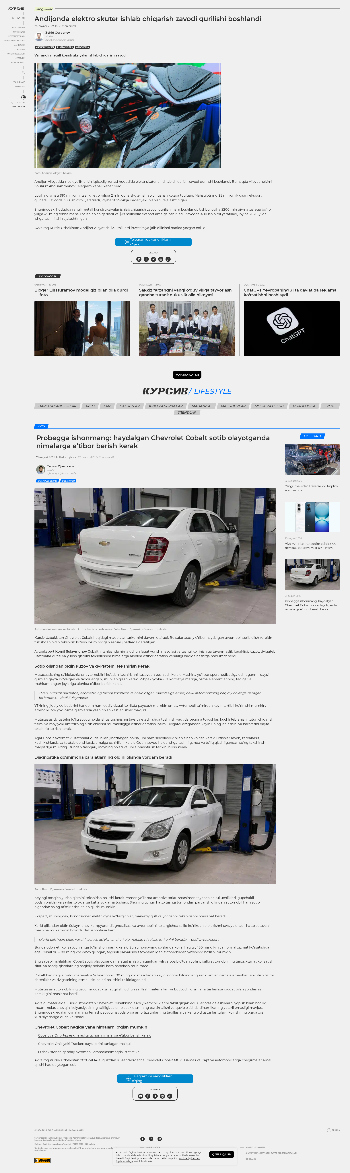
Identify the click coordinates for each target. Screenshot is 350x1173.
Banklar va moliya (14, 41)
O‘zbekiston (82, 47)
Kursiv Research (16, 54)
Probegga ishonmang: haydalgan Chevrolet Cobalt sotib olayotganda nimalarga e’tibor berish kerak (311, 605)
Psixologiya (304, 406)
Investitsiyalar (16, 36)
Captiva (208, 1060)
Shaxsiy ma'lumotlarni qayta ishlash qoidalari (271, 1153)
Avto (90, 406)
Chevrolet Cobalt (47, 481)
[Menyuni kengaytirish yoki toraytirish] (23, 72)
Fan (107, 406)
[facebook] (142, 1139)
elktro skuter (65, 47)
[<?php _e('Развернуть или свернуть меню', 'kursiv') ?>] (23, 97)
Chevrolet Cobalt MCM (163, 1060)
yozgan (189, 228)
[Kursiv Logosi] (16, 8)
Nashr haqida (153, 1147)
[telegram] (160, 1139)
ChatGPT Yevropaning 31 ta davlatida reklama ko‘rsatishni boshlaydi (290, 292)
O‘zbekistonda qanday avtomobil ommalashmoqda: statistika (88, 1052)
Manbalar (19, 45)
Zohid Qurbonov (57, 32)
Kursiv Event (18, 62)
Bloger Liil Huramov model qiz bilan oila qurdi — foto (81, 292)
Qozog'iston (18, 102)
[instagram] (151, 1139)
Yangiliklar (18, 27)
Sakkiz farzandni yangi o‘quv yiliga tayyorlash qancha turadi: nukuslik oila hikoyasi (185, 292)
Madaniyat (201, 406)
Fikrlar (21, 49)
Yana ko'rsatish (187, 374)
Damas (190, 1060)
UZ (18, 18)
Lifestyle (20, 58)
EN (23, 18)
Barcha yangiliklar (57, 406)
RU (13, 18)
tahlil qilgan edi (182, 1003)
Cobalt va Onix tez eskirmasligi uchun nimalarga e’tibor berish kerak (94, 1035)
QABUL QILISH (221, 1154)
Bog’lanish (251, 1159)
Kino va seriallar (166, 406)
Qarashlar (19, 32)
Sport (330, 406)
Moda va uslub (269, 406)
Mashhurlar (233, 406)
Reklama (20, 86)
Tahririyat (19, 82)
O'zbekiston (18, 106)
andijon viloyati (45, 47)
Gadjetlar (129, 406)
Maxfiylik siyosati (255, 1147)
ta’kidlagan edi (134, 980)
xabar (109, 186)
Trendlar (187, 412)
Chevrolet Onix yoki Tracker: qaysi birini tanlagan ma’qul (84, 1044)
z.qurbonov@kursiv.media (59, 39)
